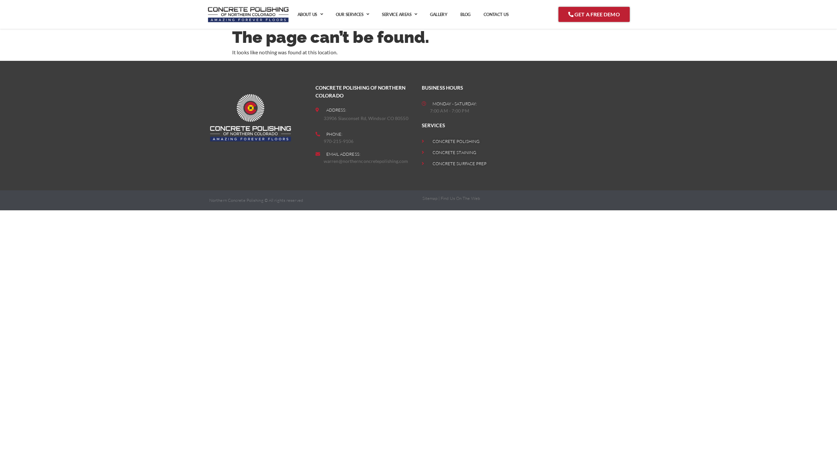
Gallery (438, 14)
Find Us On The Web (460, 198)
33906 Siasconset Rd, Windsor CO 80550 (366, 118)
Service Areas (396, 14)
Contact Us (496, 14)
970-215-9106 (338, 141)
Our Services (349, 14)
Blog (465, 14)
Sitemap (429, 198)
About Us (307, 14)
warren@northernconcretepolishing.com (366, 161)
